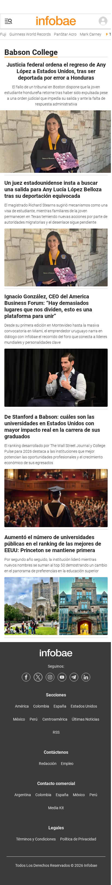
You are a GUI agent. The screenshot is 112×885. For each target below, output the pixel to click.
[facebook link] (26, 677)
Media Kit (56, 808)
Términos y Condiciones (36, 839)
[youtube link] (62, 677)
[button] (8, 21)
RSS (56, 732)
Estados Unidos (84, 706)
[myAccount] (103, 21)
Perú (34, 719)
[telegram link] (74, 677)
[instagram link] (50, 677)
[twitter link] (38, 677)
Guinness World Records (28, 34)
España (60, 706)
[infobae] (56, 21)
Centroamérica (54, 719)
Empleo (67, 763)
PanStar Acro (63, 34)
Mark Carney (88, 34)
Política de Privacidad (78, 839)
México (19, 719)
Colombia (41, 706)
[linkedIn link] (86, 677)
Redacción (48, 763)
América (22, 706)
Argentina (22, 795)
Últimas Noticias (85, 719)
